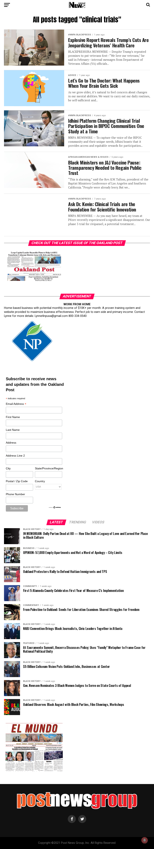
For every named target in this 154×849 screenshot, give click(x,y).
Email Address (16, 404)
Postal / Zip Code (17, 481)
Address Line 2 (15, 455)
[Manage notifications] (144, 840)
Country (40, 481)
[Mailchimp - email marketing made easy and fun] (55, 507)
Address (11, 442)
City (8, 468)
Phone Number (15, 494)
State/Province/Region (48, 468)
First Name (13, 417)
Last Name (13, 429)
